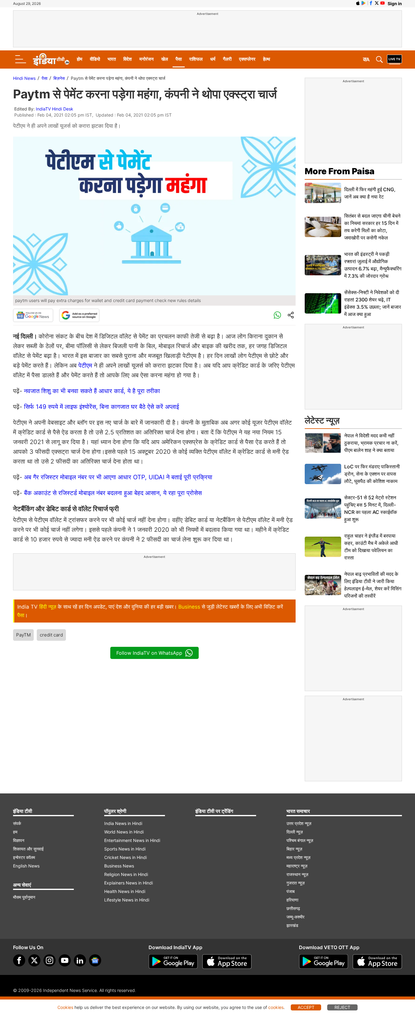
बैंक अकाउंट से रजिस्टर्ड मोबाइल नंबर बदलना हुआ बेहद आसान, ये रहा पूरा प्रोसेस (113, 493)
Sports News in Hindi (125, 848)
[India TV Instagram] (49, 960)
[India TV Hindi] (51, 59)
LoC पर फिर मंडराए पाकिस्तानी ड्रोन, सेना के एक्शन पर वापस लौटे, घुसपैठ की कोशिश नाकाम (372, 473)
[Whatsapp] (277, 315)
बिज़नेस (59, 78)
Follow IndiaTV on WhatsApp (149, 653)
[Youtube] (65, 960)
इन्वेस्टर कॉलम (24, 857)
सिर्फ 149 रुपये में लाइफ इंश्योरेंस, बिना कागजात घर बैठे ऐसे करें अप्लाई (101, 406)
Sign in (395, 3)
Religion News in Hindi (126, 874)
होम (79, 59)
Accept (306, 1007)
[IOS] (358, 3)
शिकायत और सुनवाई (28, 848)
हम (15, 831)
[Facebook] (19, 960)
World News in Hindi (124, 831)
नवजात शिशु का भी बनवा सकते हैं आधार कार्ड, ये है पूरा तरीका (92, 391)
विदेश (127, 59)
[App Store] (227, 961)
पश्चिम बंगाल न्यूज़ (299, 840)
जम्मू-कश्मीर (295, 916)
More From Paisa (340, 171)
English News (26, 865)
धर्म (212, 59)
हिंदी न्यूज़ (47, 607)
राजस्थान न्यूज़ (297, 874)
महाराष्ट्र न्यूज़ (296, 865)
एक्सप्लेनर (247, 59)
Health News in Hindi (124, 891)
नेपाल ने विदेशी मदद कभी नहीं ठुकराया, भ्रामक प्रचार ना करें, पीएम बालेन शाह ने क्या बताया (371, 443)
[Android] (364, 3)
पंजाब (290, 891)
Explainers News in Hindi (128, 882)
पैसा (179, 59)
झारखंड (292, 925)
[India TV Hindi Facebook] (371, 3)
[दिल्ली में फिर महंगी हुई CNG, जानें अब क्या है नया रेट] (323, 193)
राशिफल (196, 59)
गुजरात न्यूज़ (295, 882)
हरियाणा (292, 899)
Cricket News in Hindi (125, 857)
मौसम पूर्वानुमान (24, 897)
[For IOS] (377, 961)
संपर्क (17, 823)
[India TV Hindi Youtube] (382, 3)
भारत (112, 59)
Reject (342, 1007)
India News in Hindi (123, 823)
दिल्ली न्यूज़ (294, 831)
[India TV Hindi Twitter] (377, 3)
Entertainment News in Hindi (132, 840)
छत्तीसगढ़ (293, 908)
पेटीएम (86, 365)
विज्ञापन (18, 840)
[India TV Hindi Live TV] (394, 59)
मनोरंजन (146, 59)
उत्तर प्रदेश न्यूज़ (298, 823)
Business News (119, 865)
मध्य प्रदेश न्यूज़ (298, 857)
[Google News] (33, 315)
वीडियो (95, 59)
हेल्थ (266, 59)
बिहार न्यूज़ (294, 848)
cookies (275, 1007)
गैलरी (227, 59)
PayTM (23, 635)
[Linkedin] (80, 960)
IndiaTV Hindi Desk (54, 108)
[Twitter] (34, 960)
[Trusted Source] (79, 315)
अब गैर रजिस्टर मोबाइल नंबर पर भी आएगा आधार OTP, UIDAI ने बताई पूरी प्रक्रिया (118, 477)
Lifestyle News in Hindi (126, 899)
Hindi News (24, 78)
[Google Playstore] (173, 961)
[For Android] (323, 961)
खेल (164, 59)
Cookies (65, 1007)
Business (189, 607)
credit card (51, 635)
